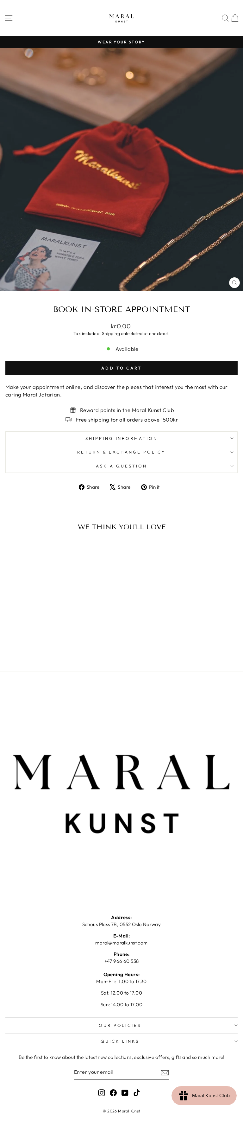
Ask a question (121, 465)
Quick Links (120, 1041)
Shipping (111, 333)
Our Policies (120, 1025)
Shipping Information (121, 438)
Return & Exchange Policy (121, 451)
